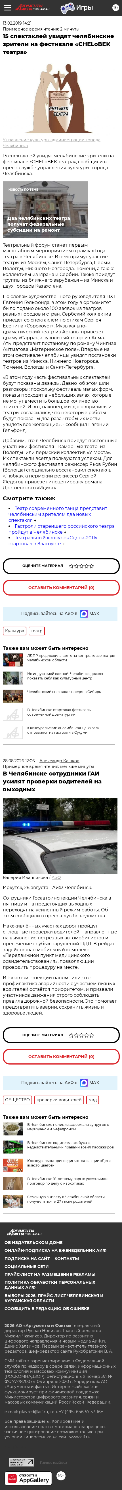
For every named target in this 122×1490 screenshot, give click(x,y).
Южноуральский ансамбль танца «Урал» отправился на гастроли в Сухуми (63, 730)
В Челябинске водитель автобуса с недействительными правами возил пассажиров (70, 1145)
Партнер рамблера (53, 1462)
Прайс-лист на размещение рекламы (50, 1274)
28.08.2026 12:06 (19, 760)
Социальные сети (27, 1266)
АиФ (56, 877)
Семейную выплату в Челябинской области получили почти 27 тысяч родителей (66, 1199)
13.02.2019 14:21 (17, 23)
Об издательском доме (33, 1242)
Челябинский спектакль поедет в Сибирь (64, 692)
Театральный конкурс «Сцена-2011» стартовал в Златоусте (53, 540)
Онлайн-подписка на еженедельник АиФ (55, 1250)
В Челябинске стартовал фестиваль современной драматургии (59, 712)
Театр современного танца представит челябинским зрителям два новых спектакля (58, 514)
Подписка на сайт (27, 1258)
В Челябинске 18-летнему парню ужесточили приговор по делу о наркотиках (67, 1181)
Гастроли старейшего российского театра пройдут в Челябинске (62, 529)
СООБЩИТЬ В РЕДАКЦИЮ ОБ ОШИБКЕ (47, 1308)
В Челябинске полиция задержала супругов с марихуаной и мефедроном (68, 1126)
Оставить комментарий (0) (61, 587)
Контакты (66, 1258)
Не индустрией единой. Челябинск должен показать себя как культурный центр (65, 676)
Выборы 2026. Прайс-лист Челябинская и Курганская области (54, 1298)
